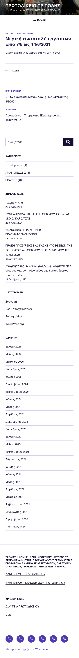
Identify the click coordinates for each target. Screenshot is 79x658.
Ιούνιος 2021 (13, 474)
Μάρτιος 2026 (15, 361)
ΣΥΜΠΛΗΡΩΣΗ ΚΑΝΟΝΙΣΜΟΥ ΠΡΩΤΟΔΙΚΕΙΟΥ (35, 583)
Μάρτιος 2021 (15, 497)
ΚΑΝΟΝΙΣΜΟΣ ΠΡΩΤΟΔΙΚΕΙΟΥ (25, 574)
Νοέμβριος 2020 (16, 527)
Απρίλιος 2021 (15, 489)
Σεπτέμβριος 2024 (17, 391)
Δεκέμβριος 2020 (17, 519)
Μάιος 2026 (13, 354)
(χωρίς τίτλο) (14, 203)
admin (30, 33)
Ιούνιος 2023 (13, 436)
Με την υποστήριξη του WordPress (27, 649)
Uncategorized (14, 165)
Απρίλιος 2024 (15, 414)
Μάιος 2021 (13, 482)
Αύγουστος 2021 (16, 459)
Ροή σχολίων (14, 316)
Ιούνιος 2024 (13, 399)
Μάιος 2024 (13, 407)
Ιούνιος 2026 (13, 346)
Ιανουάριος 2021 (17, 512)
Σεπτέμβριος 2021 (17, 452)
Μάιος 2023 (13, 444)
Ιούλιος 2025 (13, 376)
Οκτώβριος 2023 (16, 429)
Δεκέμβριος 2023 (17, 421)
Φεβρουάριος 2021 (18, 504)
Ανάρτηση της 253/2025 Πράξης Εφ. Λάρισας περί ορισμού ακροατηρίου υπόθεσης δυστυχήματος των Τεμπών (39, 270)
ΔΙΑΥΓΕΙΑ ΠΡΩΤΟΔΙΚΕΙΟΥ (22, 606)
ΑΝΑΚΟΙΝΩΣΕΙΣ (16, 172)
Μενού (41, 20)
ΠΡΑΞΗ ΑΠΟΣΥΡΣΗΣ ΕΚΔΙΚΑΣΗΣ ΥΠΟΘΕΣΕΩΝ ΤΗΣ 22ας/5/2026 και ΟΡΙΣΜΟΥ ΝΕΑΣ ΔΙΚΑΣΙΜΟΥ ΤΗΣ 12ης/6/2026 (39, 249)
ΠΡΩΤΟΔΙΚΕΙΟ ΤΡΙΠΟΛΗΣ (33, 5)
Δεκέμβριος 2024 (17, 384)
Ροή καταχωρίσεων (19, 309)
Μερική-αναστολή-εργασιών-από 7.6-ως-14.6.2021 (33, 52)
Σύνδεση (11, 301)
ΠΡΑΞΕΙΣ (15, 70)
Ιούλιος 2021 (13, 467)
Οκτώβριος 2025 (16, 369)
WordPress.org (15, 324)
